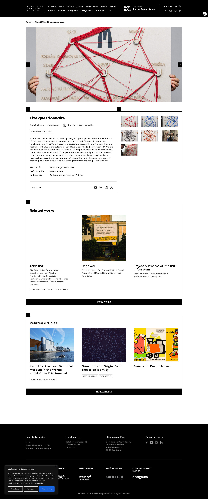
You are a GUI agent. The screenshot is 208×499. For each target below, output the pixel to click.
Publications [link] (92, 6)
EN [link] (180, 6)
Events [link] (51, 10)
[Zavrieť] (56, 466)
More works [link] (104, 302)
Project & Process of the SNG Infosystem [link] (155, 267)
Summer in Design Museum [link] (153, 366)
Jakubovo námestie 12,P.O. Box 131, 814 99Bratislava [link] (76, 444)
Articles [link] (61, 10)
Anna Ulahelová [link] (37, 125)
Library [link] (80, 6)
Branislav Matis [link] (75, 125)
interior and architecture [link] (43, 380)
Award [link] (113, 6)
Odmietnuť (30, 489)
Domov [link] (29, 22)
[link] (205, 14)
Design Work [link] (87, 10)
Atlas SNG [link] (37, 266)
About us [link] (100, 10)
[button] (180, 65)
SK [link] (176, 6)
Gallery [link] (70, 6)
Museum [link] (52, 6)
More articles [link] (104, 392)
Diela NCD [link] (40, 22)
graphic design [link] (89, 376)
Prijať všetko (47, 489)
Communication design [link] (41, 131)
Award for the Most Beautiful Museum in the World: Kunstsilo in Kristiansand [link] (51, 369)
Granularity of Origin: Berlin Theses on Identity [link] (102, 367)
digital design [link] (61, 290)
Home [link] (29, 442)
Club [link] (61, 6)
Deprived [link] (88, 266)
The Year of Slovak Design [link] (38, 448)
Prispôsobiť (15, 489)
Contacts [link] (167, 6)
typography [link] (105, 376)
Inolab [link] (104, 6)
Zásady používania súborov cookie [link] (28, 483)
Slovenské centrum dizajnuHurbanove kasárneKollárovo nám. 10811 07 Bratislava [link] (118, 446)
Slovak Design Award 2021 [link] (38, 445)
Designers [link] (73, 10)
